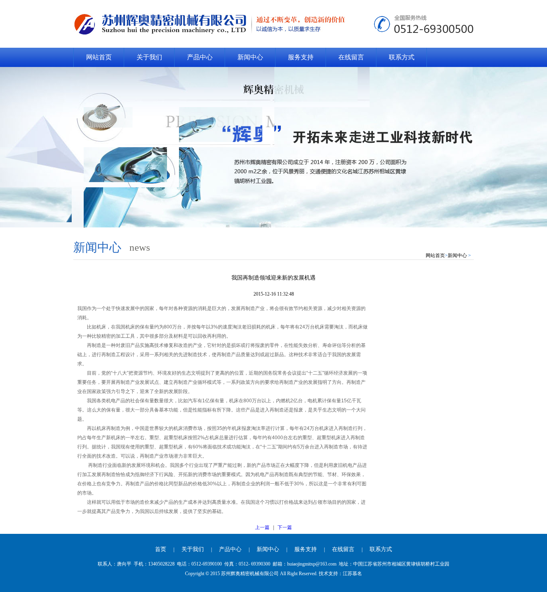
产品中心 (200, 57)
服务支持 (301, 57)
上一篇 (262, 527)
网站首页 (99, 57)
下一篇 (285, 527)
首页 (160, 549)
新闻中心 (250, 57)
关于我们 (149, 57)
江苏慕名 (352, 573)
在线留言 (351, 57)
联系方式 (401, 57)
